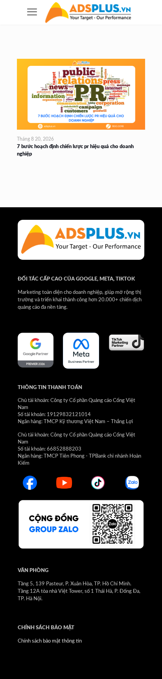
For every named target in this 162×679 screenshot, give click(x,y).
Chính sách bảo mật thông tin (50, 641)
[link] (35, 350)
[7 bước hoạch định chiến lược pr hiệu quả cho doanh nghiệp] (81, 94)
